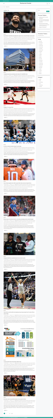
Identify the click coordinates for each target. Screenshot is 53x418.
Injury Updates (28, 38)
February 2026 (40, 42)
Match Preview (8, 39)
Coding (40, 80)
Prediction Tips (16, 39)
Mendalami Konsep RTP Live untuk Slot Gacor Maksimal (43, 18)
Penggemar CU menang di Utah (8, 107)
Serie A (23, 39)
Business (40, 79)
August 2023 (40, 67)
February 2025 (40, 60)
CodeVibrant (25, 417)
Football (5, 38)
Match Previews (12, 39)
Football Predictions (23, 38)
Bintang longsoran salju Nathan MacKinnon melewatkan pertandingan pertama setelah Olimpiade (18, 219)
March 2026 (40, 41)
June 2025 (40, 54)
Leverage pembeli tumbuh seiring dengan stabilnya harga (12, 361)
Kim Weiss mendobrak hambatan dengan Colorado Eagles (12, 146)
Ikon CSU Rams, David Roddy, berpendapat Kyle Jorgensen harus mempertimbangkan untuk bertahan (19, 35)
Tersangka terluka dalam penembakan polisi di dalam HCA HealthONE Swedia (15, 74)
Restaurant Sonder (25, 3)
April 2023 (40, 73)
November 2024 (41, 64)
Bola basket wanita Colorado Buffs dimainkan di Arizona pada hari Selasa (15, 399)
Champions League (27, 75)
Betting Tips (20, 75)
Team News (23, 112)
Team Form (20, 112)
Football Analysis (8, 38)
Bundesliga (23, 75)
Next (12, 413)
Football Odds (19, 38)
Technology (40, 86)
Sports (31, 39)
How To (5, 34)
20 (9, 413)
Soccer (24, 39)
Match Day (5, 39)
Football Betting (12, 38)
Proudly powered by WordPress (14, 417)
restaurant (10, 75)
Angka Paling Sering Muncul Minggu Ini (43, 23)
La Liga (31, 38)
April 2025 (40, 57)
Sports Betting (9, 112)
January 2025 (40, 61)
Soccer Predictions (28, 39)
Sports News (12, 112)
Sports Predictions (16, 112)
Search (39, 10)
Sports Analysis (5, 112)
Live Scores (33, 38)
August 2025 (40, 51)
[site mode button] (47, 3)
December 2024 (41, 63)
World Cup (26, 112)
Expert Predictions (32, 75)
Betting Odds (17, 75)
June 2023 (40, 70)
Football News (15, 38)
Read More (5, 84)
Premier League (20, 39)
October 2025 (40, 48)
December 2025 (41, 45)
